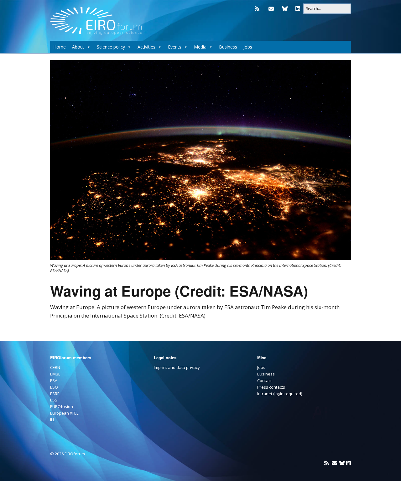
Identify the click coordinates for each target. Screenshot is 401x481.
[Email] (271, 8)
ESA (53, 380)
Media (200, 47)
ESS (53, 400)
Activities (146, 47)
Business (228, 47)
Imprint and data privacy (177, 367)
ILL (52, 419)
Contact (264, 380)
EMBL (55, 374)
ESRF (54, 393)
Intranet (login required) (279, 393)
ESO (54, 387)
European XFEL (64, 413)
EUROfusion (61, 406)
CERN (55, 367)
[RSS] (258, 8)
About (78, 47)
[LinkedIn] (297, 8)
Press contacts (271, 387)
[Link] (285, 8)
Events (174, 47)
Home (59, 47)
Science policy (111, 47)
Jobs (247, 47)
